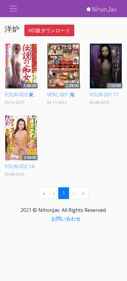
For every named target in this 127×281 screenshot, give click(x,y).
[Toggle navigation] (13, 8)
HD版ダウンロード (49, 30)
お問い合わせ (66, 218)
